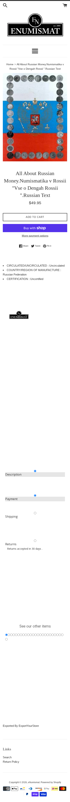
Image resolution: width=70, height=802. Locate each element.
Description (13, 474)
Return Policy (11, 761)
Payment (11, 499)
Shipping (11, 516)
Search (7, 757)
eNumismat (34, 782)
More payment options (35, 235)
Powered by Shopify (51, 782)
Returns (10, 544)
